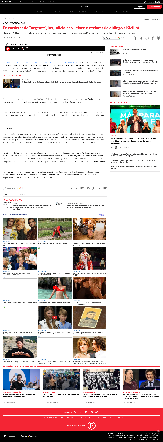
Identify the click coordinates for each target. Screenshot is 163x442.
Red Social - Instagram (86, 412)
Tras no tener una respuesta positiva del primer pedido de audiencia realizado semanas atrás (40, 62)
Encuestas (101, 11)
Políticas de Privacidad (151, 439)
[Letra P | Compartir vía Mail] (158, 37)
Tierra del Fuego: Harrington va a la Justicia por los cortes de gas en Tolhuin (134, 167)
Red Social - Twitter (75, 412)
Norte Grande (101, 417)
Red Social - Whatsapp (97, 412)
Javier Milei (18, 2)
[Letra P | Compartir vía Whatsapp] (135, 37)
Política (15, 19)
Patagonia (111, 417)
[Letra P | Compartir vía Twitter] (141, 37)
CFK (26, 2)
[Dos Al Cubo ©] (9, 436)
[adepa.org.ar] (24, 436)
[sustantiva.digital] (32, 436)
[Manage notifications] (158, 430)
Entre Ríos (82, 417)
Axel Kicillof (51, 2)
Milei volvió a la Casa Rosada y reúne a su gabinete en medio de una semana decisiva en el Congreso (134, 155)
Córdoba (91, 417)
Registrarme (155, 7)
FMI (32, 2)
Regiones (40, 11)
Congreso (120, 417)
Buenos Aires (60, 417)
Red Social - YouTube (91, 412)
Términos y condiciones (137, 439)
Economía (50, 417)
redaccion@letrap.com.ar (150, 437)
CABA (68, 417)
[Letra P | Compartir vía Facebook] (147, 37)
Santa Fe (74, 417)
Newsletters (120, 11)
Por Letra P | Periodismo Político (13, 38)
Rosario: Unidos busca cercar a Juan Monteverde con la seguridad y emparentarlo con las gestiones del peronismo (134, 140)
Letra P (7, 19)
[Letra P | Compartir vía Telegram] (152, 37)
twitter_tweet (8, 128)
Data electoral (79, 11)
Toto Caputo (41, 2)
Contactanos (68, 412)
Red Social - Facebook (80, 412)
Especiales (58, 11)
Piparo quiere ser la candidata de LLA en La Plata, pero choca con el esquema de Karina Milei (134, 161)
